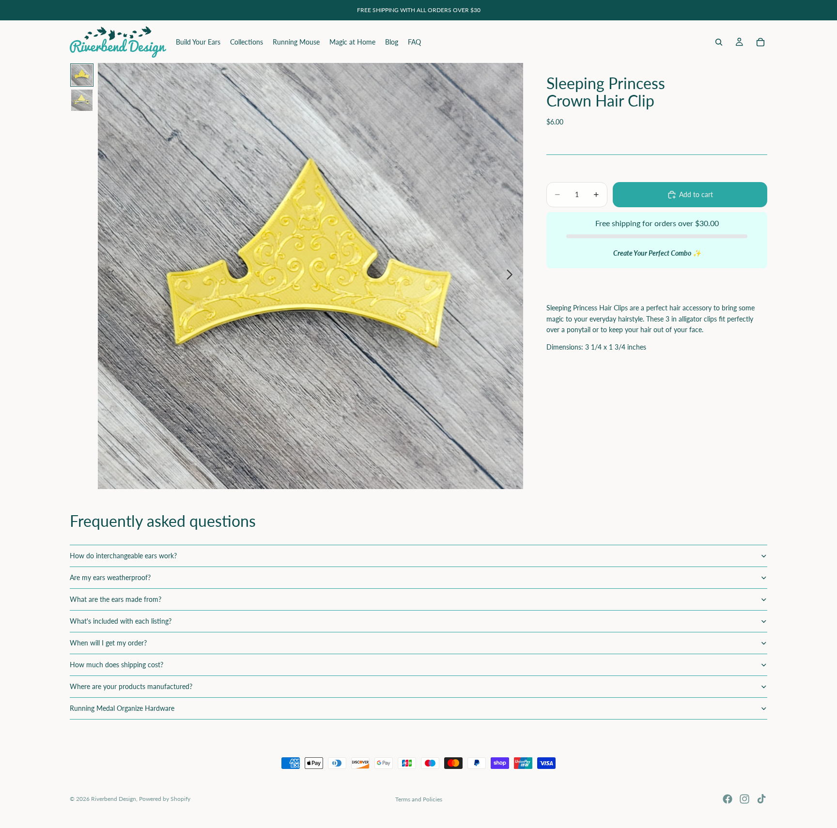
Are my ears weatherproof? (110, 577)
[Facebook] (727, 799)
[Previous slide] (109, 276)
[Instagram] (744, 799)
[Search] (718, 42)
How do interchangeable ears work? (123, 556)
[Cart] (760, 42)
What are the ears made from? (115, 599)
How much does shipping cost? (116, 664)
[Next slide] (512, 276)
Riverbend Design (113, 798)
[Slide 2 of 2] (82, 100)
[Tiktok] (761, 799)
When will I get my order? (108, 643)
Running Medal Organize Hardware (122, 708)
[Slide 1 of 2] (82, 75)
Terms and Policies (418, 799)
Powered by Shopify (164, 798)
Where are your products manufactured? (131, 686)
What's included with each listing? (120, 621)
